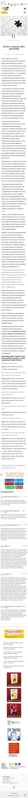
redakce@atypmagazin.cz (12, 783)
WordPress (10, 796)
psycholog (10, 476)
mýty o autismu (18, 475)
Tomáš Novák (18, 476)
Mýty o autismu (15, 54)
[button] (25, 8)
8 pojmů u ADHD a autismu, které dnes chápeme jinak (13, 666)
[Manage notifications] (25, 795)
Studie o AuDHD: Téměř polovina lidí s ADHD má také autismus (12, 657)
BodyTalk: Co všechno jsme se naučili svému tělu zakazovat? (13, 648)
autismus (9, 475)
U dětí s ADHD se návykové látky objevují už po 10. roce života (13, 662)
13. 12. (16, 73)
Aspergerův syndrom (16, 473)
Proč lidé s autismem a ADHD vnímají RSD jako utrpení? (13, 643)
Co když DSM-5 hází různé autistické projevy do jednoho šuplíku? (12, 652)
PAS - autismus (21, 54)
